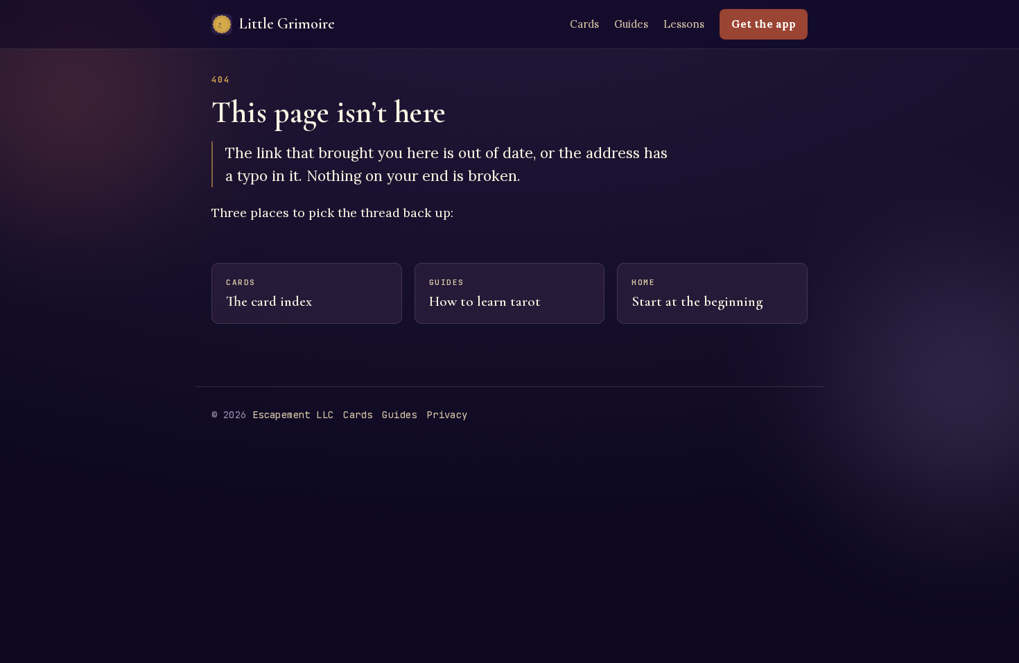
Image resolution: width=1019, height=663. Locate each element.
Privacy (447, 414)
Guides (631, 24)
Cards (584, 24)
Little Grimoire (287, 24)
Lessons (683, 24)
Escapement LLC (293, 414)
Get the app (763, 24)
